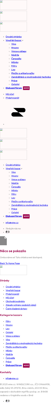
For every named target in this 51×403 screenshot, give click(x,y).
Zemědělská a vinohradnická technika (31, 77)
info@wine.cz (12, 222)
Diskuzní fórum (14, 87)
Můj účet (10, 297)
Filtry (14, 66)
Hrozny (15, 47)
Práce (14, 80)
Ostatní (15, 84)
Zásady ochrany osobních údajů (21, 305)
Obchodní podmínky (15, 301)
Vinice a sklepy (18, 51)
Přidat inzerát (12, 294)
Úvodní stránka (14, 36)
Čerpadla (16, 58)
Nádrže (15, 55)
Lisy (13, 69)
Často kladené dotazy (16, 308)
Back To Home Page (10, 263)
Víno (13, 44)
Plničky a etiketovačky (22, 73)
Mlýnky (14, 62)
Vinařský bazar (14, 40)
